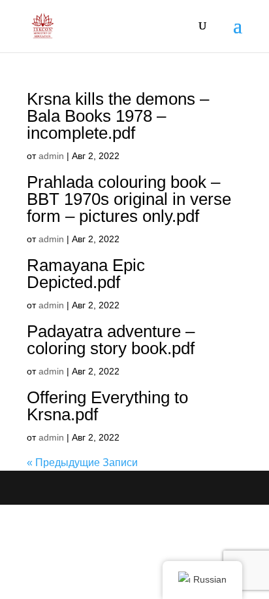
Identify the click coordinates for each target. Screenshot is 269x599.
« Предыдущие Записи (82, 462)
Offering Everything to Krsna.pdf (107, 406)
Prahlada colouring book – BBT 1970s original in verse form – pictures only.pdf (129, 199)
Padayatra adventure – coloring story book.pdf (111, 339)
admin (51, 156)
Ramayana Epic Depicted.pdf (86, 273)
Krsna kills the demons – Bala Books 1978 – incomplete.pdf (118, 116)
